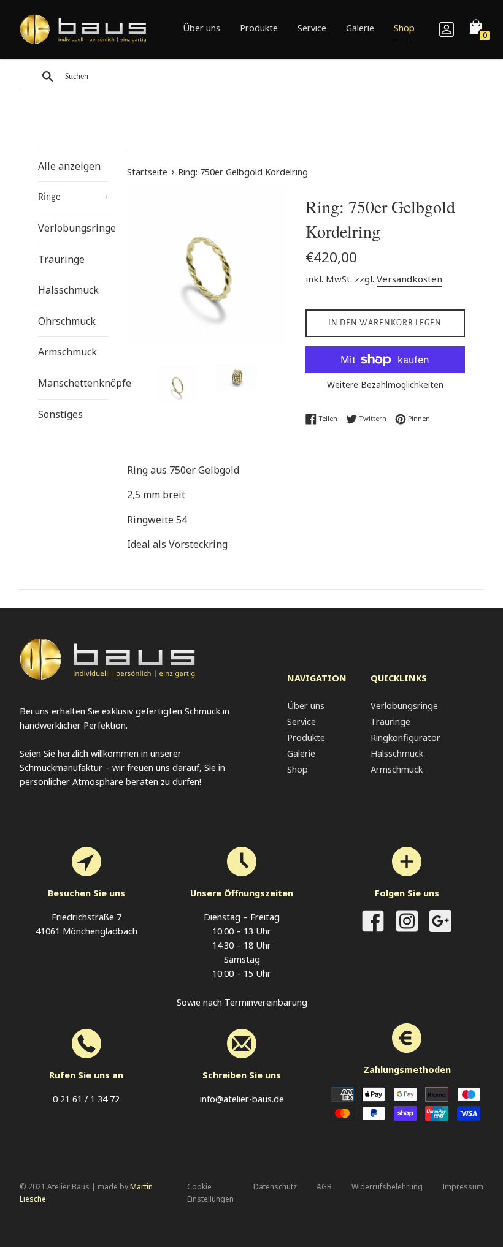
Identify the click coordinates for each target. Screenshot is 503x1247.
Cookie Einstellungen (210, 1192)
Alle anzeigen (69, 166)
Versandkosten (409, 279)
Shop (404, 28)
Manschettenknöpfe (73, 383)
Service (312, 28)
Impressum (462, 1186)
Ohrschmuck (67, 321)
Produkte (259, 28)
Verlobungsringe (73, 228)
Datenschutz (275, 1186)
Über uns (201, 28)
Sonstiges (60, 414)
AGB (324, 1186)
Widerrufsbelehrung (387, 1186)
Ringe (73, 197)
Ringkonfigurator (405, 737)
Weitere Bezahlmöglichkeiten (385, 384)
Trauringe (61, 259)
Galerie (360, 28)
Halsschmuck (68, 290)
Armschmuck (67, 351)
